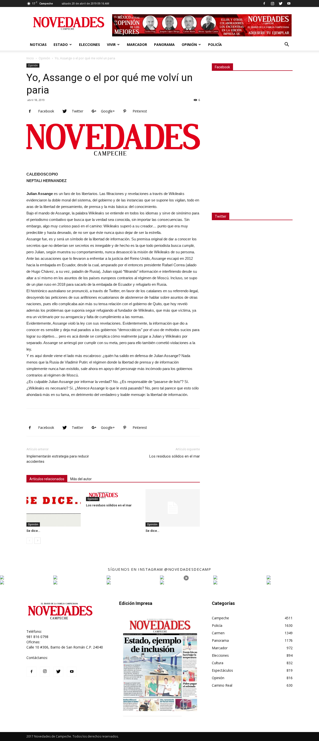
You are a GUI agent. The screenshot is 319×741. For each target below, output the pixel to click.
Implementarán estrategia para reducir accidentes (57, 459)
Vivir (111, 44)
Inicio (30, 58)
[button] (287, 45)
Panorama (164, 44)
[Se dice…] (53, 508)
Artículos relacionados (46, 479)
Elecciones (89, 44)
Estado (61, 44)
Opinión (189, 44)
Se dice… (33, 531)
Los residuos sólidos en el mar (174, 456)
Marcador (137, 44)
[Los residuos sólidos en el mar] (113, 495)
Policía (215, 44)
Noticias (38, 44)
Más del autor (81, 479)
